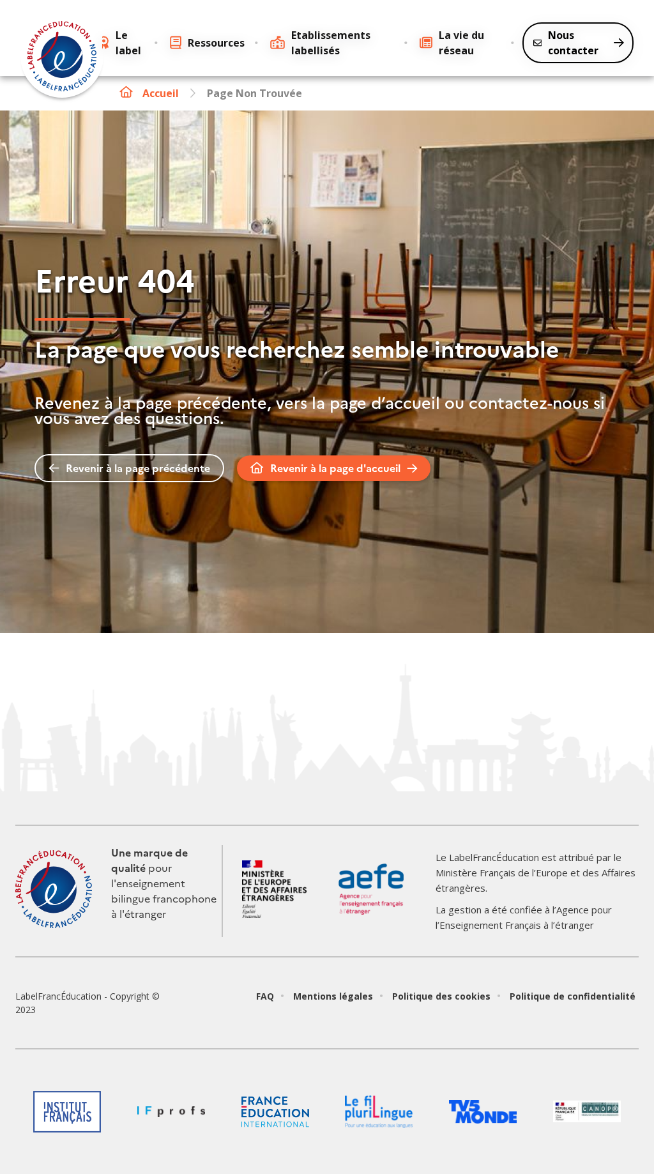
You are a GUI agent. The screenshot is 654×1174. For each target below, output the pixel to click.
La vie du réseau (461, 42)
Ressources (216, 43)
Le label (128, 42)
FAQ (265, 996)
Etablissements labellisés (330, 42)
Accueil (160, 93)
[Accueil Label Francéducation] (61, 58)
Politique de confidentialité (572, 996)
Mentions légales (333, 996)
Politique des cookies (441, 996)
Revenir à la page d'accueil (335, 468)
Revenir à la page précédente (138, 468)
